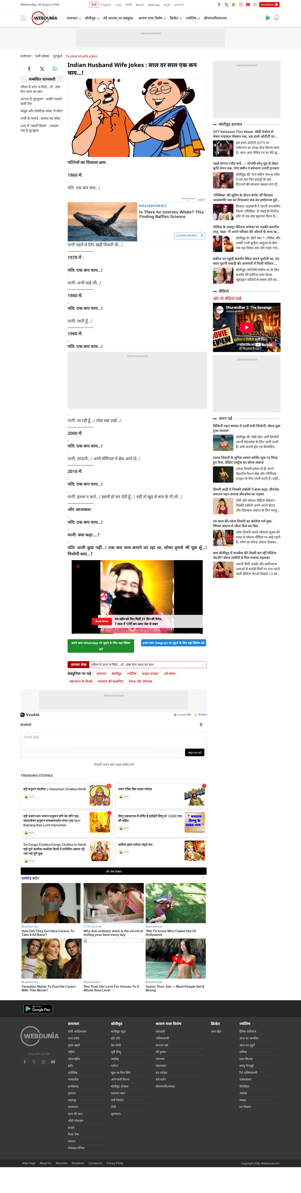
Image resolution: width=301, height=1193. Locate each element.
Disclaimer (78, 1163)
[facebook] (219, 4)
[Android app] (38, 1008)
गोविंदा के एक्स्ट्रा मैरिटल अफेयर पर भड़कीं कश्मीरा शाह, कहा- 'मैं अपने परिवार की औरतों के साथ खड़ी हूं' (246, 229)
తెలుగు (140, 5)
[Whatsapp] (255, 4)
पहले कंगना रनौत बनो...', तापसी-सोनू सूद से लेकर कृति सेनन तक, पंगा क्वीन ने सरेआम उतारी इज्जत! (246, 165)
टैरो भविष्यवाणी (248, 1072)
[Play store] (268, 18)
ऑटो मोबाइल (75, 1120)
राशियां (243, 1052)
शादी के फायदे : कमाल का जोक (40, 118)
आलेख (115, 1059)
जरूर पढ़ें (225, 418)
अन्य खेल (216, 1031)
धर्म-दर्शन (161, 1079)
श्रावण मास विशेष (150, 18)
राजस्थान (73, 1107)
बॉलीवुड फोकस (119, 1086)
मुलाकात (116, 1114)
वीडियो (224, 291)
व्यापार (72, 1141)
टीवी (113, 1107)
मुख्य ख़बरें (74, 1045)
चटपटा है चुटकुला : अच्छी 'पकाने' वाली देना (41, 101)
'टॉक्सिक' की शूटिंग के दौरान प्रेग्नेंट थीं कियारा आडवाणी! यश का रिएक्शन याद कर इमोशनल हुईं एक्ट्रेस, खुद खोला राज (245, 197)
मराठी (129, 5)
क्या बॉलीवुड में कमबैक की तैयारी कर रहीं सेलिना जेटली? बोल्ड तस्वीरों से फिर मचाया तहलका (244, 555)
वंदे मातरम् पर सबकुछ (118, 18)
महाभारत (161, 1066)
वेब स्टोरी (116, 1045)
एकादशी (160, 1031)
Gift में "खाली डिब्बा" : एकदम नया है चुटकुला (39, 128)
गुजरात (72, 1093)
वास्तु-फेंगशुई (246, 1066)
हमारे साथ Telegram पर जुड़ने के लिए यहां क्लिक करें (174, 643)
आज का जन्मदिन (249, 1038)
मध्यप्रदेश (73, 1079)
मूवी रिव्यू (116, 1052)
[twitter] (226, 4)
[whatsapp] (54, 68)
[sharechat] (234, 4)
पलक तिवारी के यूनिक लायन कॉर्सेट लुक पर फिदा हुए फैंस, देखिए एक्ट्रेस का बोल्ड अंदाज (245, 460)
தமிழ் (118, 5)
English (106, 5)
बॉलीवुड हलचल (230, 124)
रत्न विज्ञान (245, 1107)
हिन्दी (94, 5)
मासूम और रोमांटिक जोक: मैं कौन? (41, 110)
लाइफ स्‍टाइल (150, 673)
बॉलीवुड (90, 18)
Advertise (61, 1163)
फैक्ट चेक (73, 1134)
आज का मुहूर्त (247, 1045)
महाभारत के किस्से (80, 681)
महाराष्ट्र (72, 1100)
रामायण (160, 1059)
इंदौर (70, 1066)
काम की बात (75, 1114)
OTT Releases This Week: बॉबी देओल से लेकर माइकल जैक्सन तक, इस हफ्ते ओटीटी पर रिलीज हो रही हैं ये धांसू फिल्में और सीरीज (243, 134)
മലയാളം (154, 5)
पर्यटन (114, 1066)
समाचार (72, 18)
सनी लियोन (117, 1100)
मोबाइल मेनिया (76, 1148)
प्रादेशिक (73, 1072)
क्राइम (71, 1127)
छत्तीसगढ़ (73, 1086)
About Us (45, 1163)
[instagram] (241, 4)
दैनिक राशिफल (247, 1031)
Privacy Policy (115, 1163)
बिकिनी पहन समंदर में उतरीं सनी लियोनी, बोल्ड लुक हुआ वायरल (247, 428)
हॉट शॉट (115, 1038)
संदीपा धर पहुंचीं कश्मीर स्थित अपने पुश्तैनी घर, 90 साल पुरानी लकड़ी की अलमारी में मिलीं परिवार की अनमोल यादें (246, 261)
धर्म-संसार (170, 673)
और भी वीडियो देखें (227, 298)
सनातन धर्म (162, 1045)
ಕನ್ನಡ (167, 5)
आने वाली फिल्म (120, 1079)
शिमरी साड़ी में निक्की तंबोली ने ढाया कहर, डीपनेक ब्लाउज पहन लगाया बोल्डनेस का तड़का (246, 491)
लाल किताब (246, 1059)
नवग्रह (242, 1100)
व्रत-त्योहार (161, 1072)
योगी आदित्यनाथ (77, 1031)
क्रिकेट (174, 18)
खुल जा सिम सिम (120, 1072)
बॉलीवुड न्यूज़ (118, 1031)
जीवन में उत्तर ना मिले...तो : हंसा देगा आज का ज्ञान (40, 89)
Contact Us (95, 1163)
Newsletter (267, 4)
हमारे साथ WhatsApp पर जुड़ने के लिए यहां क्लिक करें (100, 646)
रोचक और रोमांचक (140, 681)
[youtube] (248, 4)
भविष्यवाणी (162, 1038)
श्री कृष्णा (161, 1052)
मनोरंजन (25, 56)
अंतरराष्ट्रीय (74, 1059)
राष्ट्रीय (71, 1052)
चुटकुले (57, 56)
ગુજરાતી (178, 5)
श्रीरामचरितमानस (215, 18)
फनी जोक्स (42, 56)
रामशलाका (245, 1079)
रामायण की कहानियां (110, 681)
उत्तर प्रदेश (73, 1038)
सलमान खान (118, 1093)
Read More (101, 621)
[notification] (276, 18)
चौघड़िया (244, 1086)
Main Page (28, 1163)
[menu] (24, 18)
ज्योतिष (191, 18)
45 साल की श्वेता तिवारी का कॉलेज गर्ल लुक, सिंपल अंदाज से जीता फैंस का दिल (243, 523)
